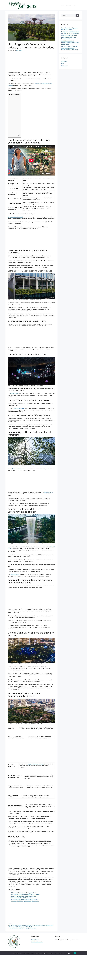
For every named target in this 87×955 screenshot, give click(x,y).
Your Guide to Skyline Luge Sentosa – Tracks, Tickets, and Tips (22, 928)
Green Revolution (35, 925)
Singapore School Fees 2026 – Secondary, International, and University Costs (69, 37)
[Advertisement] (31, 62)
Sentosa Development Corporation (16, 469)
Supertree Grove (48, 492)
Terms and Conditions (37, 942)
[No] (85, 953)
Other (10, 924)
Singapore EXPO (14, 393)
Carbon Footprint (21, 925)
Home (62, 5)
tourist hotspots (15, 574)
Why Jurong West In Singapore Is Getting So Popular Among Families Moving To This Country (69, 48)
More (75, 5)
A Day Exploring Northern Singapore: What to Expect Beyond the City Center (70, 42)
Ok (74, 953)
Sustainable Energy (49, 925)
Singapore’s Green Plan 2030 (15, 217)
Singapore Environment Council (35, 764)
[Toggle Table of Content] (18, 136)
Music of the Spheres (19, 408)
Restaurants (64, 66)
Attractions (69, 5)
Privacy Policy (34, 939)
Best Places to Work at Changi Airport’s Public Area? (20, 926)
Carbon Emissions (13, 925)
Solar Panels (42, 925)
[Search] (77, 15)
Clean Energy (28, 925)
